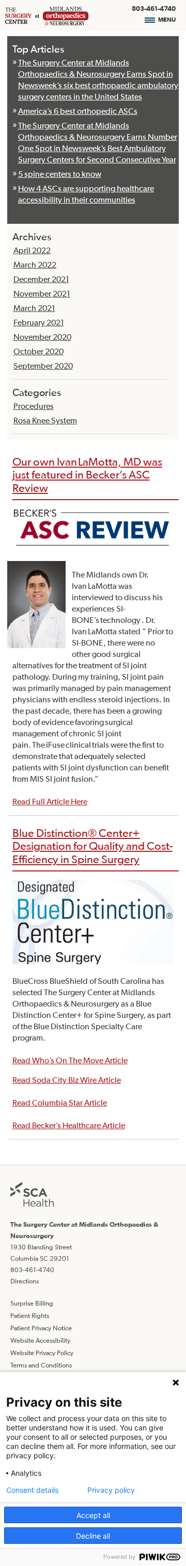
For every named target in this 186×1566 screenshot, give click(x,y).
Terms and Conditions (41, 1365)
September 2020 (43, 365)
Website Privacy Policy (41, 1353)
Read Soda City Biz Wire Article (66, 1079)
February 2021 (38, 322)
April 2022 (32, 250)
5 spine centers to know (59, 173)
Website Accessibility (40, 1340)
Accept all (93, 1515)
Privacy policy (111, 1490)
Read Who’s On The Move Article (70, 1060)
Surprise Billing (31, 1303)
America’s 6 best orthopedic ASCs (77, 111)
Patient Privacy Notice (41, 1328)
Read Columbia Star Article (59, 1102)
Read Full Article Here (49, 801)
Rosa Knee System (45, 420)
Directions (24, 1281)
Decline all (93, 1535)
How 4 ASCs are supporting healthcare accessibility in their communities (86, 194)
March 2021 (34, 307)
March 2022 (34, 264)
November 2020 (42, 336)
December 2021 (41, 279)
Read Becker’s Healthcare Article (68, 1125)
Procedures (33, 405)
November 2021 (41, 293)
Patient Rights (29, 1316)
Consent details (32, 1490)
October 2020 (38, 351)
